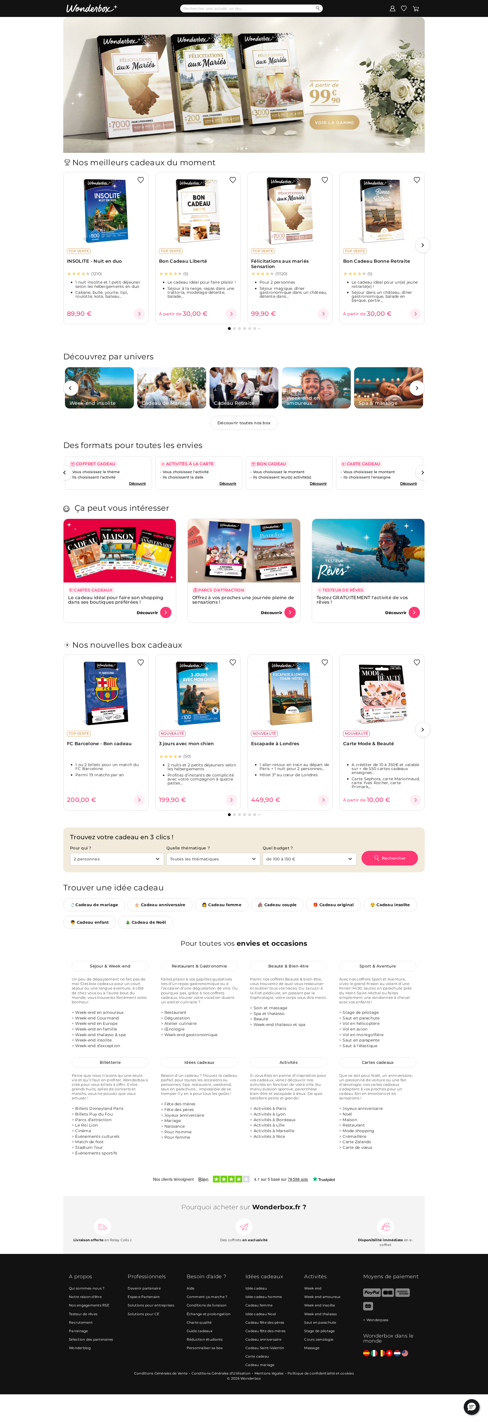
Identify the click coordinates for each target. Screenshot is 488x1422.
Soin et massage (270, 1007)
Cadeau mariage (259, 1365)
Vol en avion (355, 1029)
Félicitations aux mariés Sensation (280, 263)
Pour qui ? (80, 848)
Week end (312, 1288)
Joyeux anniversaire (184, 1115)
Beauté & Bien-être (288, 966)
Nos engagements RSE (89, 1305)
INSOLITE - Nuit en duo (94, 261)
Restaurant (175, 1012)
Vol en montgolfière (363, 1034)
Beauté (261, 1018)
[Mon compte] (392, 8)
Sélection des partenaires (91, 1339)
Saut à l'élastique (360, 1045)
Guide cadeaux (199, 1331)
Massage (311, 1348)
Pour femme (177, 1137)
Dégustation (177, 1018)
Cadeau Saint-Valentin (264, 1348)
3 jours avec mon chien (186, 743)
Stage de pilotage (361, 1012)
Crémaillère (354, 1136)
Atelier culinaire (180, 1023)
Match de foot (89, 1142)
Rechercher (394, 858)
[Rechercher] (318, 8)
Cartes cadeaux (378, 1062)
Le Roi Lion (86, 1125)
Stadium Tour (89, 1147)
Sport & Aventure (378, 966)
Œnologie (174, 1029)
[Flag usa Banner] (405, 1353)
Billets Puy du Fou (94, 1114)
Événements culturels (97, 1136)
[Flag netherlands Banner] (397, 1353)
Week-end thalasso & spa (100, 1034)
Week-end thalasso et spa (280, 1024)
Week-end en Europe (96, 1023)
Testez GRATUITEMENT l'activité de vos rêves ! (362, 600)
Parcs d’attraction (93, 1119)
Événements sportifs (96, 1153)
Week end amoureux (322, 1297)
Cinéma (83, 1130)
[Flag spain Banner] (366, 1353)
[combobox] (117, 859)
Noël (347, 1114)
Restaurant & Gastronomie (199, 966)
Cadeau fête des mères (265, 1331)
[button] (242, 148)
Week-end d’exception (97, 1045)
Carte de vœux (357, 1147)
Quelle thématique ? (188, 848)
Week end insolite (319, 1305)
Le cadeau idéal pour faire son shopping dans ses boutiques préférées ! (116, 600)
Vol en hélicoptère (361, 1023)
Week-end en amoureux (99, 1012)
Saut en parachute (361, 1018)
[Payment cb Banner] (388, 1295)
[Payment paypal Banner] (372, 1295)
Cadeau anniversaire (263, 1339)
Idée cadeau (256, 1288)
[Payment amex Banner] (402, 1295)
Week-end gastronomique (191, 1034)
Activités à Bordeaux (275, 1119)
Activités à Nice (269, 1136)
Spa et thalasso (269, 1013)
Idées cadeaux (199, 1062)
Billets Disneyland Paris (99, 1108)
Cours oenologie (318, 1339)
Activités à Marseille (274, 1130)
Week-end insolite (93, 1040)
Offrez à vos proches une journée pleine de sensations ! (243, 600)
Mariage (172, 1120)
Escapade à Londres (275, 743)
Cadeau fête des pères (264, 1322)
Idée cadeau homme (263, 1297)
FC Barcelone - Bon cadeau (99, 743)
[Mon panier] (416, 8)
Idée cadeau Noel (260, 1314)
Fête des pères (179, 1109)
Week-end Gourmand (97, 1018)
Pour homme (178, 1131)
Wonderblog (80, 1348)
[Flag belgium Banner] (381, 1353)
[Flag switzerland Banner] (389, 1353)
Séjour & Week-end (110, 966)
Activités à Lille (269, 1125)
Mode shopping (358, 1130)
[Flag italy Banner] (374, 1353)
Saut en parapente (361, 1040)
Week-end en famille (96, 1029)
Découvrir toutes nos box (244, 422)
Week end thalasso (320, 1314)
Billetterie (110, 1062)
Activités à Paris (270, 1108)
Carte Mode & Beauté (368, 743)
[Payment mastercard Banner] (368, 1309)
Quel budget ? (278, 848)
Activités (289, 1062)
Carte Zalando (357, 1142)
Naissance (174, 1126)
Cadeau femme (259, 1305)
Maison (350, 1119)
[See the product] (139, 313)
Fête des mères (180, 1104)
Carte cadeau (257, 1356)
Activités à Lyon (270, 1114)
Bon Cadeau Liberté (183, 261)
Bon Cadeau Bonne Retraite (376, 261)
